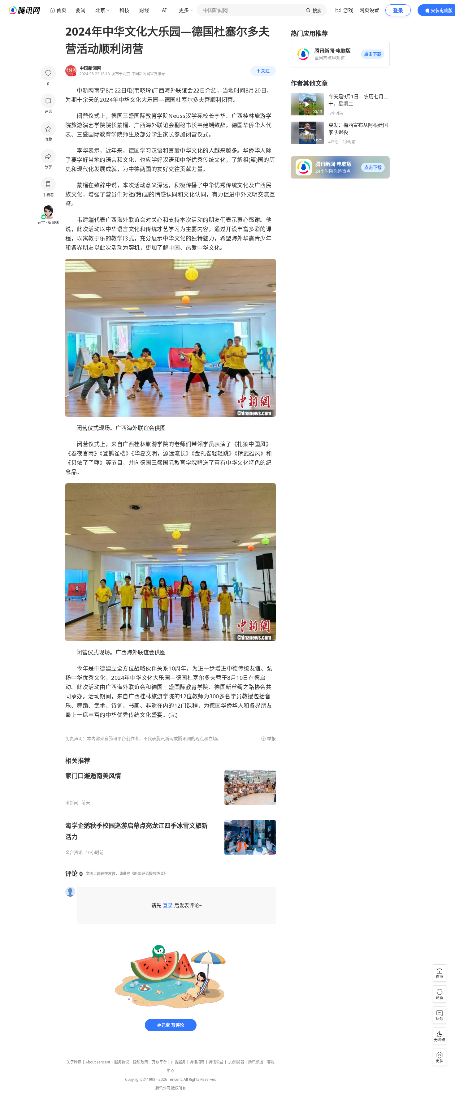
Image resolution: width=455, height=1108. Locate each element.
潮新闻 (71, 802)
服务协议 (121, 1062)
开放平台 (159, 1062)
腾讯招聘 (197, 1062)
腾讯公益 (216, 1062)
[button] (372, 54)
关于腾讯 (74, 1062)
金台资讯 (74, 852)
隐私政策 (140, 1062)
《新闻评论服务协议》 (148, 873)
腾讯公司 (162, 1088)
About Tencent (97, 1062)
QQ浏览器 (236, 1062)
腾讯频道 (255, 1062)
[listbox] (170, 806)
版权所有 (178, 1088)
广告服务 (178, 1062)
